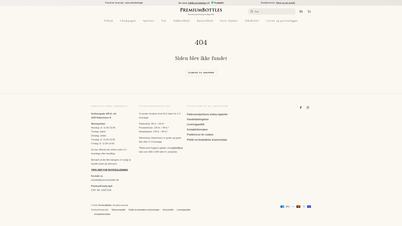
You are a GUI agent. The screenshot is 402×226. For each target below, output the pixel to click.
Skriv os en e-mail (285, 3)
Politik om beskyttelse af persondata (207, 139)
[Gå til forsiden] (201, 11)
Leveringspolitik (195, 124)
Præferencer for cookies (200, 134)
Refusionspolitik (118, 210)
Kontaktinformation (197, 129)
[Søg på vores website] (251, 11)
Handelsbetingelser (198, 119)
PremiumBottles (105, 205)
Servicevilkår (168, 210)
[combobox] (272, 11)
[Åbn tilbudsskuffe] (301, 11)
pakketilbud (177, 148)
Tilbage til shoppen (201, 73)
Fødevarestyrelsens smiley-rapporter (207, 114)
